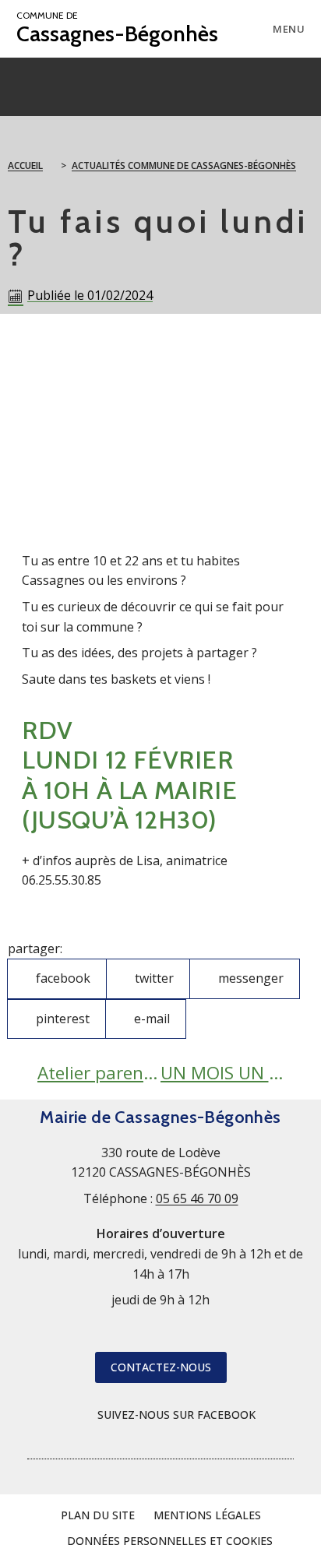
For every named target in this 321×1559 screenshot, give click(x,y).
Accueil (25, 165)
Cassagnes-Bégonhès (117, 28)
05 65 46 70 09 (197, 1198)
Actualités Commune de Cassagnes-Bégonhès (184, 165)
